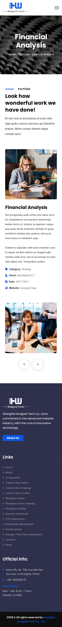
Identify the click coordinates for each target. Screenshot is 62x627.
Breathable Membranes (19, 524)
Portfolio (24, 54)
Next (38, 364)
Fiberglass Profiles (15, 508)
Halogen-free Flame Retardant (23, 534)
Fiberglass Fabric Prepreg (20, 503)
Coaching (16, 346)
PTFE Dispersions (15, 519)
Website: (14, 288)
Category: (15, 269)
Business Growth (24, 341)
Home (12, 54)
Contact (10, 539)
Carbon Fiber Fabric (17, 483)
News (8, 545)
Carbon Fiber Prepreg (18, 488)
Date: (12, 281)
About (9, 472)
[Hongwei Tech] (15, 7)
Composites (12, 477)
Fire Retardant (13, 529)
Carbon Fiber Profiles (17, 493)
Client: (13, 275)
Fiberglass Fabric (15, 498)
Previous (24, 364)
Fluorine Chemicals (16, 514)
